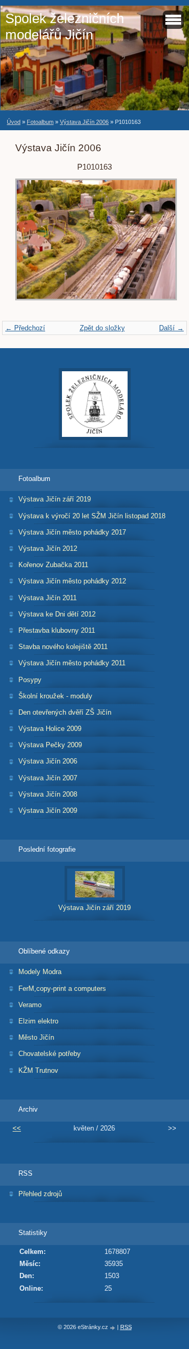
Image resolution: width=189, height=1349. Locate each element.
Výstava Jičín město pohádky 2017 (72, 532)
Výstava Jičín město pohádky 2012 (72, 581)
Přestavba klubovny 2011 (56, 630)
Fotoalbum (40, 122)
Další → (171, 328)
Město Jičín (36, 1037)
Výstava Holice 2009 (49, 729)
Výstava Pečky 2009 (50, 745)
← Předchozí (25, 328)
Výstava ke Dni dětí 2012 (57, 614)
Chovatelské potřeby (49, 1054)
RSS (126, 1327)
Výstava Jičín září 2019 (54, 499)
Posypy (29, 680)
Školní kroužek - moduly (55, 696)
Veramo (29, 1005)
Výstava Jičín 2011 (47, 598)
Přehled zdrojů (40, 1194)
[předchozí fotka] (32, 245)
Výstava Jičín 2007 (47, 778)
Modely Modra (39, 972)
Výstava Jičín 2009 (47, 810)
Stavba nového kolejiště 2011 (63, 647)
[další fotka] (157, 245)
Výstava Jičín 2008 (47, 794)
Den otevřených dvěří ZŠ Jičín (64, 712)
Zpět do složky (102, 328)
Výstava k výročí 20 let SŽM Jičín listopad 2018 (91, 516)
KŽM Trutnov (38, 1070)
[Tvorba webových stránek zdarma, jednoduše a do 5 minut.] (113, 1327)
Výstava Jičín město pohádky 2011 (71, 663)
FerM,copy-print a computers (62, 988)
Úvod (13, 122)
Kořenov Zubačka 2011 (53, 565)
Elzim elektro (38, 1021)
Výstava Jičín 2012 (47, 548)
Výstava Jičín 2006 (84, 122)
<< (17, 1128)
